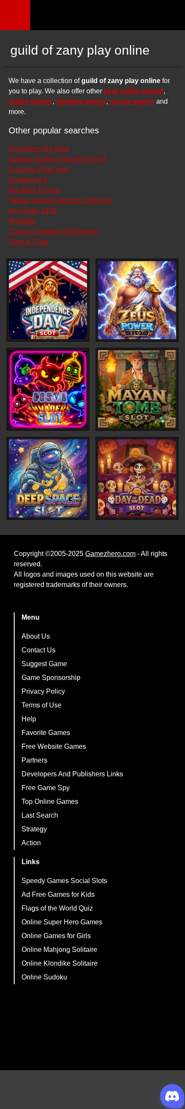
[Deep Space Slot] (48, 478)
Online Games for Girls (56, 935)
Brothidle (22, 221)
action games (30, 101)
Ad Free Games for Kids (58, 894)
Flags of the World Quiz (57, 908)
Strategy (34, 829)
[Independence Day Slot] (48, 300)
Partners (34, 760)
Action (31, 842)
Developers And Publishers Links (72, 774)
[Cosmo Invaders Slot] (48, 389)
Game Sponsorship (51, 677)
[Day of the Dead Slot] (137, 478)
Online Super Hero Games (62, 922)
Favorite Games (46, 732)
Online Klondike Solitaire (60, 963)
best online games (133, 91)
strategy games (81, 101)
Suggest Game (44, 663)
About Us (36, 636)
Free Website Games (54, 746)
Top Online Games (50, 801)
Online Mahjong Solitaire (59, 949)
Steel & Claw (29, 241)
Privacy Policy (43, 691)
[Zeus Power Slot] (137, 300)
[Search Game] (171, 17)
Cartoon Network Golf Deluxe (53, 231)
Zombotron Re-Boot (39, 148)
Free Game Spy (46, 787)
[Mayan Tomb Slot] (137, 389)
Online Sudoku (44, 977)
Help (29, 719)
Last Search (40, 815)
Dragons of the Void (39, 169)
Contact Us (39, 650)
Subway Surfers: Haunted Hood (57, 159)
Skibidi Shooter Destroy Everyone (60, 200)
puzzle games (132, 101)
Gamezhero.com (110, 553)
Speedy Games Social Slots (64, 880)
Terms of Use (42, 705)
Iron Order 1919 (32, 210)
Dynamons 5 (28, 179)
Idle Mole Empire (34, 190)
